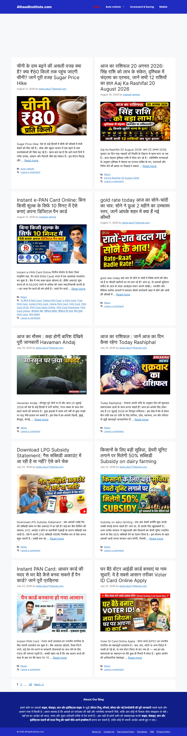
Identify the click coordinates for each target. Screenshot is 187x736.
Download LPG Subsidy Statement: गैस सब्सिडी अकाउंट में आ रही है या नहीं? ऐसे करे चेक (49, 455)
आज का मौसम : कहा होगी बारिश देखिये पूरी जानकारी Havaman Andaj (50, 339)
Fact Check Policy (125, 731)
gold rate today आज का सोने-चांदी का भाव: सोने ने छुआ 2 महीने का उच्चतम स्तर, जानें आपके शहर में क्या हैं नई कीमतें (135, 208)
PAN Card (74, 304)
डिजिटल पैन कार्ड (65, 311)
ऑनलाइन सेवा (37, 311)
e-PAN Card (69, 300)
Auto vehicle (113, 6)
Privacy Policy (163, 731)
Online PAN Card (58, 304)
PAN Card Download (68, 307)
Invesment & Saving (142, 6)
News (107, 174)
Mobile (163, 6)
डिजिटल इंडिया (50, 311)
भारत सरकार (34, 314)
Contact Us (109, 731)
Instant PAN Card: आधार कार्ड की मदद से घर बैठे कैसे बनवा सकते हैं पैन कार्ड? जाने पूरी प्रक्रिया (50, 574)
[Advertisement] (93, 34)
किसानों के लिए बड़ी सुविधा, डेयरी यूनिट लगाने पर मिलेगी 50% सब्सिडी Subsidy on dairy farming (133, 455)
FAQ (152, 731)
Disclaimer (142, 731)
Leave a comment (30, 172)
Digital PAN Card (52, 300)
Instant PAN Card (38, 304)
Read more (31, 160)
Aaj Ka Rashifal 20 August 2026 (121, 178)
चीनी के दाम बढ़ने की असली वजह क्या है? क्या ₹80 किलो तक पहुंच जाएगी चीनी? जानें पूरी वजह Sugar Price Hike (49, 74)
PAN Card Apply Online (42, 307)
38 (30, 684)
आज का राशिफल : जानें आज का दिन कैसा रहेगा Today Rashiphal (132, 339)
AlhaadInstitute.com (34, 7)
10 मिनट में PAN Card (31, 300)
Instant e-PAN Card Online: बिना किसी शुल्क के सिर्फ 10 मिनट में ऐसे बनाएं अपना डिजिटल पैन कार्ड (51, 205)
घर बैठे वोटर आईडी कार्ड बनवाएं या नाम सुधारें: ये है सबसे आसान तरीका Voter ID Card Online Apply (133, 574)
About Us (96, 731)
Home (96, 6)
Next (39, 684)
